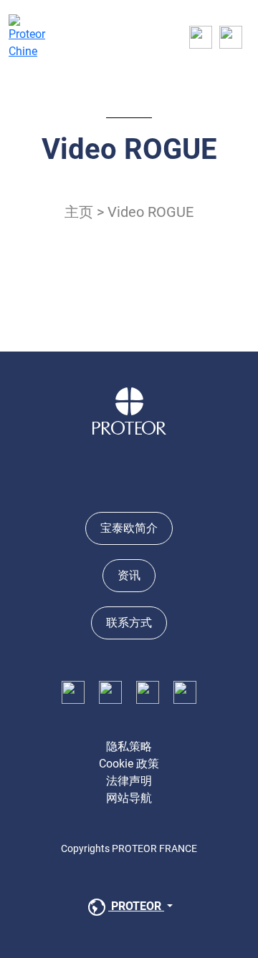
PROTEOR (136, 906)
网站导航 (129, 798)
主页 (78, 212)
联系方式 (129, 622)
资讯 (129, 575)
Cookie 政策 (129, 763)
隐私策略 (129, 746)
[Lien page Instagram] (147, 691)
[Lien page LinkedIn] (110, 691)
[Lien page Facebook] (73, 691)
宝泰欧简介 (129, 528)
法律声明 (129, 781)
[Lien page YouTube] (184, 691)
